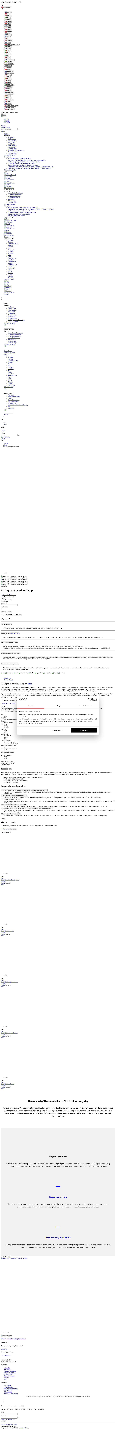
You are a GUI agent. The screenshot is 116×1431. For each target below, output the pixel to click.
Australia (9, 12)
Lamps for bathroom (14, 197)
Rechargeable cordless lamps (16, 150)
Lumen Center (12, 261)
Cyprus (9, 27)
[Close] (1, 299)
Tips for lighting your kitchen (16, 215)
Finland (9, 37)
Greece (9, 42)
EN (9, 121)
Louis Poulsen (12, 258)
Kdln (9, 255)
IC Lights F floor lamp (7, 931)
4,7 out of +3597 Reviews (9, 595)
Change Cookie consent (11, 1393)
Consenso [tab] (31, 706)
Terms (27, 1428)
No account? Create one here (9, 1424)
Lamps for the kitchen (14, 196)
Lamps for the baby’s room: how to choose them (22, 212)
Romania (9, 82)
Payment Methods (13, 401)
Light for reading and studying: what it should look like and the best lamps (29, 168)
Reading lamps (12, 148)
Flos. (30, 684)
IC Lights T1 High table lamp (9, 982)
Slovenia (9, 90)
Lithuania (9, 61)
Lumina (10, 263)
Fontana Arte (11, 250)
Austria (9, 14)
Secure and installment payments (9, 663)
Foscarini (10, 251)
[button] (9, 189)
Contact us (11, 408)
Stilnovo (10, 273)
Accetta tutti (84, 730)
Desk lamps (11, 144)
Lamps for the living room (15, 193)
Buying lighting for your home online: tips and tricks (23, 165)
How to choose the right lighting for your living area (23, 207)
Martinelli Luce (12, 264)
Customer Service (6, 2)
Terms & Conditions (14, 396)
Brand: (3, 586)
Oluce (9, 269)
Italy (8, 52)
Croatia (9, 25)
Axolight (10, 242)
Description (7, 678)
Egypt (8, 33)
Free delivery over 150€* (58, 1238)
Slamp (10, 271)
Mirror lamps (11, 199)
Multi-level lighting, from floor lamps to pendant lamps (23, 162)
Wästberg (10, 276)
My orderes (7, 1385)
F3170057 (4, 983)
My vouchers (8, 1392)
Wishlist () (4, 126)
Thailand (9, 103)
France (9, 38)
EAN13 (3, 763)
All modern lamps (9, 204)
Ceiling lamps (12, 139)
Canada (9, 21)
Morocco (9, 69)
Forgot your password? (7, 1419)
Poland (9, 77)
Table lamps (11, 142)
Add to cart (4, 607)
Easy (6, 624)
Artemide (10, 240)
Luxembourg (10, 63)
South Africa (10, 92)
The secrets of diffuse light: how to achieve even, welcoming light (27, 160)
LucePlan (10, 260)
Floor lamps (11, 147)
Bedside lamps (12, 145)
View (2, 884)
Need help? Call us (10, 633)
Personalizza (57, 730)
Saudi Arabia (10, 84)
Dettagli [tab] (58, 706)
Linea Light (11, 268)
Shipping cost (12, 403)
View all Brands (9, 188)
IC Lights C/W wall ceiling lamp (10, 880)
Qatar (8, 80)
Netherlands (10, 71)
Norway (9, 75)
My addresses (8, 1390)
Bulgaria (9, 19)
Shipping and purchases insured (9, 642)
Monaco (9, 67)
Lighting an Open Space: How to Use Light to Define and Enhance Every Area (30, 166)
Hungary (9, 46)
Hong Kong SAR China (13, 44)
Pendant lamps (12, 140)
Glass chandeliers (13, 152)
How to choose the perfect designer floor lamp (21, 163)
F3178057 (4, 881)
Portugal (9, 79)
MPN (2, 765)
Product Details (8, 680)
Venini (10, 383)
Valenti (10, 274)
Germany (9, 40)
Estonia (9, 35)
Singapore (9, 86)
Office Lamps (12, 201)
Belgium (9, 16)
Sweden (9, 98)
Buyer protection (58, 1197)
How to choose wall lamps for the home (19, 158)
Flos (9, 248)
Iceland (9, 48)
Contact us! (4, 1349)
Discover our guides (10, 170)
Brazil (8, 18)
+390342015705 (15, 633)
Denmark (9, 31)
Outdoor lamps (12, 153)
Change (3, 114)
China (8, 23)
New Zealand (10, 73)
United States (10, 109)
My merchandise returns (11, 1388)
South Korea (10, 94)
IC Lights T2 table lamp (7, 1084)
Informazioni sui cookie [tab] (85, 706)
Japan (8, 54)
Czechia (9, 29)
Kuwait (8, 56)
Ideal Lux (11, 253)
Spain (8, 96)
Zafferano (11, 278)
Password (3, 1416)
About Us (11, 395)
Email (2, 1412)
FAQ (9, 406)
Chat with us (13, 829)
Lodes (10, 256)
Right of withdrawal (13, 400)
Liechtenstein (10, 59)
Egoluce (10, 245)
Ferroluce (10, 246)
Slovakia (9, 88)
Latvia (8, 58)
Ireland (8, 50)
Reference (4, 761)
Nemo (10, 266)
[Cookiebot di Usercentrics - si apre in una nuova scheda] (89, 699)
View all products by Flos (8, 703)
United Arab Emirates (12, 105)
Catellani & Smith (13, 243)
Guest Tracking (8, 1387)
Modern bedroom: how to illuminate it (19, 211)
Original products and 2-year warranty (10, 653)
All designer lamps (9, 155)
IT (8, 119)
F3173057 (4, 932)
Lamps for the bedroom (14, 194)
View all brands (8, 387)
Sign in (3, 430)
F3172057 (4, 1085)
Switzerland (10, 99)
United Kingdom (11, 107)
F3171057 (4, 1034)
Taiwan (9, 101)
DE (9, 122)
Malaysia (9, 65)
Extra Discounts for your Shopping (18, 405)
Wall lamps (11, 137)
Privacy (10, 398)
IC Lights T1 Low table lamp (9, 1033)
